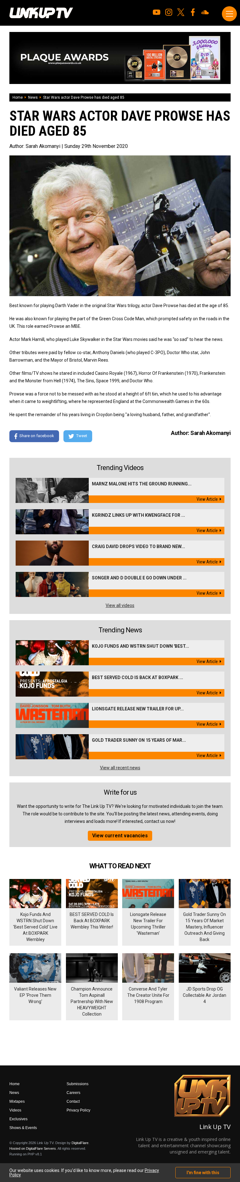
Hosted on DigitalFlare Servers (32, 1148)
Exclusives (18, 1119)
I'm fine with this (203, 1172)
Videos (15, 1110)
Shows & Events (23, 1128)
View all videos (120, 605)
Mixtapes (17, 1101)
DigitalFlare (80, 1143)
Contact (73, 1101)
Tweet (81, 436)
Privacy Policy (78, 1110)
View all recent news (120, 768)
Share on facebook (36, 436)
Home (17, 97)
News (33, 97)
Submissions (77, 1084)
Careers (73, 1092)
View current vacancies (120, 836)
